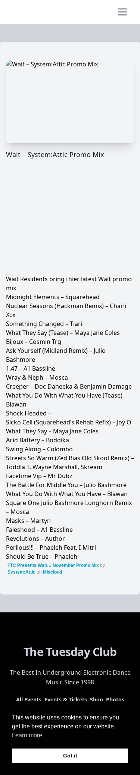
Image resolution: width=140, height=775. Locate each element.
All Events (28, 699)
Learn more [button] (27, 735)
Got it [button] (70, 756)
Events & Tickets (65, 699)
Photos (115, 699)
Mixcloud (52, 572)
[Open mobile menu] (122, 12)
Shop (96, 699)
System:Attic (21, 572)
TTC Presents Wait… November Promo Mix (53, 565)
